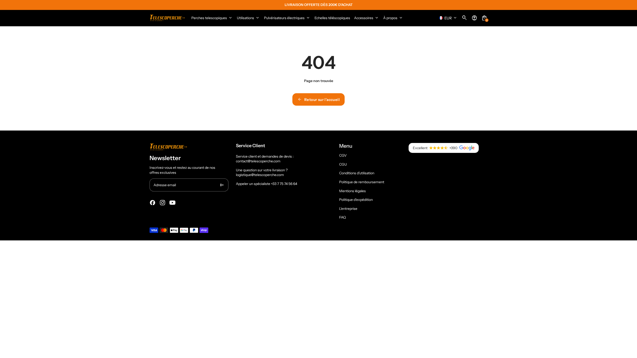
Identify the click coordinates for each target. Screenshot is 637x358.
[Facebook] (153, 203)
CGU (343, 164)
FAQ (342, 217)
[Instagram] (162, 203)
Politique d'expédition (356, 199)
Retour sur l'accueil (318, 99)
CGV (343, 155)
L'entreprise (348, 208)
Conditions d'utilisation (356, 173)
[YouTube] (172, 203)
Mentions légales (352, 191)
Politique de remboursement (361, 182)
